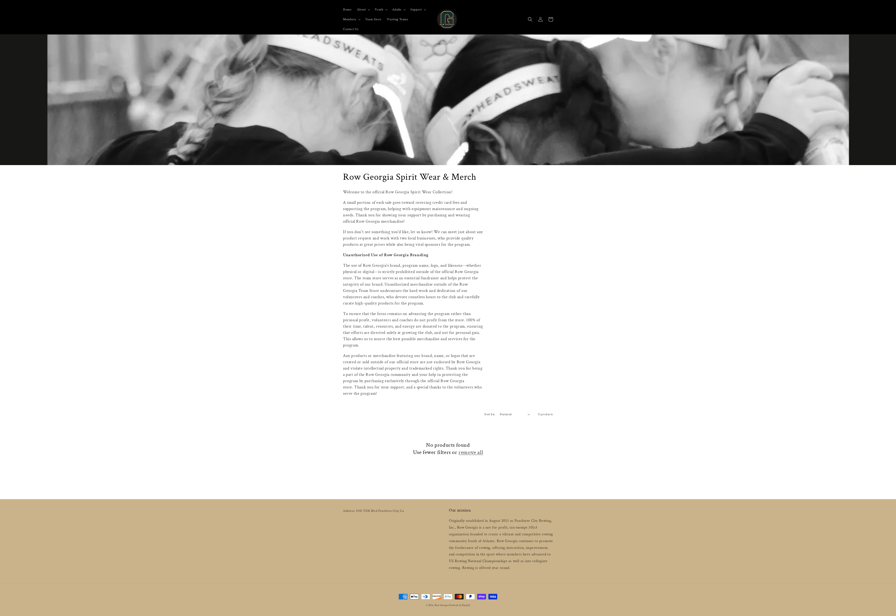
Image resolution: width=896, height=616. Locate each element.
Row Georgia (442, 605)
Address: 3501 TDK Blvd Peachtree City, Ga (373, 511)
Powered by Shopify (459, 605)
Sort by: (489, 414)
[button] (363, 9)
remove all (470, 452)
